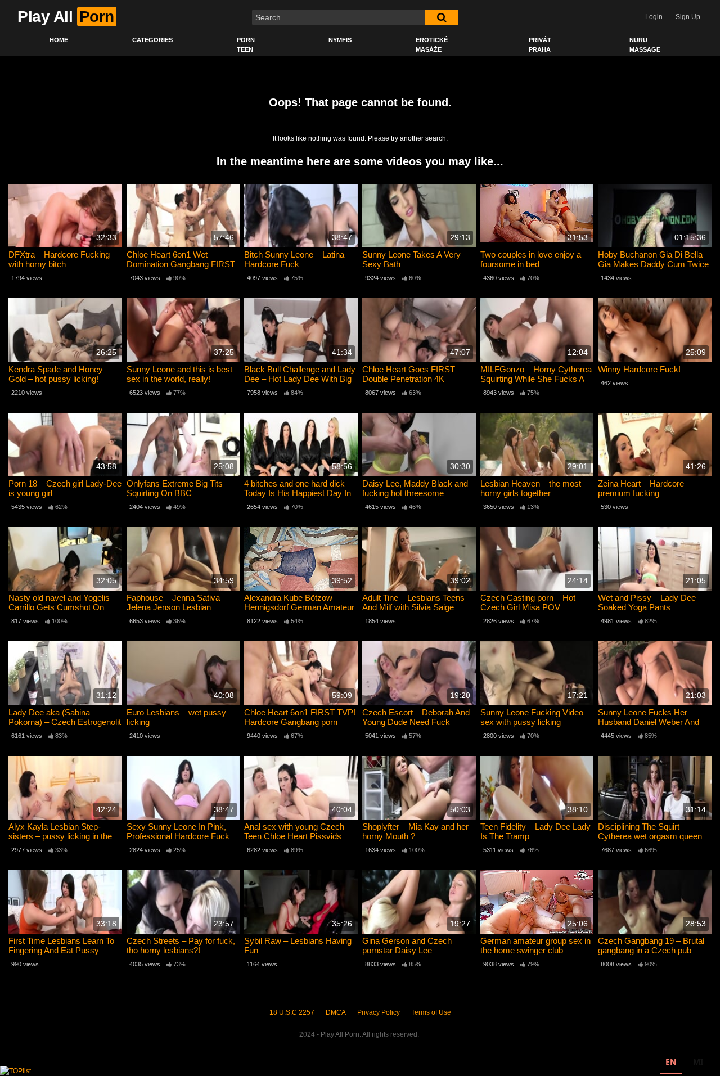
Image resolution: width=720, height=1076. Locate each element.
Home (59, 40)
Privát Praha (540, 45)
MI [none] (698, 1061)
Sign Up (688, 17)
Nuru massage (644, 45)
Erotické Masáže (432, 45)
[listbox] (684, 1063)
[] (441, 17)
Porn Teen (246, 45)
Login (654, 17)
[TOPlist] (15, 1070)
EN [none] (670, 1061)
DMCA (336, 1012)
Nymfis (340, 40)
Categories (152, 40)
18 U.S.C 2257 (291, 1012)
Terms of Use (431, 1012)
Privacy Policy (378, 1012)
